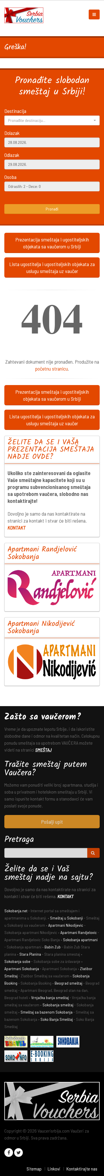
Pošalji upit (52, 821)
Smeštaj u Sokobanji (66, 917)
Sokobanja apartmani (80, 939)
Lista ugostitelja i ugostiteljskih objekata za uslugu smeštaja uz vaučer (52, 267)
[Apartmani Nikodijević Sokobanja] (52, 661)
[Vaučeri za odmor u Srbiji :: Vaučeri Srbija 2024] (26, 15)
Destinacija (15, 111)
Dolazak (12, 133)
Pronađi (52, 208)
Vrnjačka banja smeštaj (50, 997)
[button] (52, 120)
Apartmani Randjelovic (78, 932)
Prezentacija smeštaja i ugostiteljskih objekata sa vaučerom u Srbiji (52, 243)
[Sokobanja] (69, 1042)
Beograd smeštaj (68, 983)
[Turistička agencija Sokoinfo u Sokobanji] (17, 1057)
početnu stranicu (51, 368)
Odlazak (11, 155)
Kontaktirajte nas (81, 1168)
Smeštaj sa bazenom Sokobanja (47, 1012)
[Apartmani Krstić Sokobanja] (43, 1042)
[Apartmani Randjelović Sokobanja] (52, 587)
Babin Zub (52, 946)
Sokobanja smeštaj (57, 1004)
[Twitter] (18, 1152)
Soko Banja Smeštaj (56, 1019)
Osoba (10, 177)
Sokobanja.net (15, 910)
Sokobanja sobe (17, 961)
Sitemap (34, 1168)
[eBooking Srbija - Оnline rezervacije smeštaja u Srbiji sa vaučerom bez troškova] (43, 1057)
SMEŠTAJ (43, 749)
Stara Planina (30, 954)
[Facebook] (8, 1152)
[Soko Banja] (17, 1042)
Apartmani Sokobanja (21, 968)
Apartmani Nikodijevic (65, 925)
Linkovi (53, 1168)
